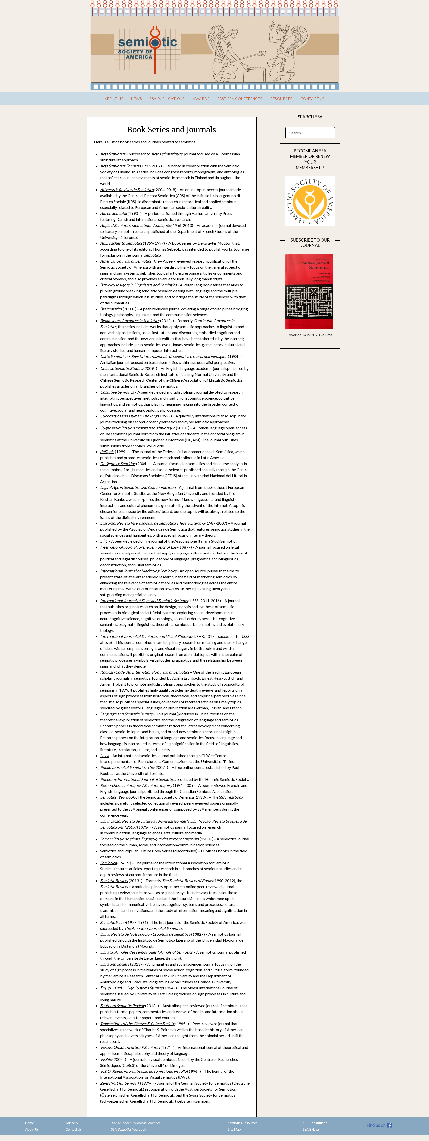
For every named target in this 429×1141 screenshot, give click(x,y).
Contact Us (312, 98)
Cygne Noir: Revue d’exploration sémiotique (137, 427)
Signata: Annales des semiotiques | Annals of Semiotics (146, 952)
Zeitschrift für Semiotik (119, 1083)
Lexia (104, 755)
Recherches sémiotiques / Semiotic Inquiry (136, 785)
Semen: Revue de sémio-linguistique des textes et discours (149, 838)
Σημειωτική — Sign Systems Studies (131, 987)
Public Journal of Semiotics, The (127, 767)
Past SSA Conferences (239, 98)
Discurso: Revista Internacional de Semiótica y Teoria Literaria (152, 523)
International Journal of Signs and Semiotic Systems (144, 600)
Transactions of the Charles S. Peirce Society (137, 1023)
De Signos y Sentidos (117, 463)
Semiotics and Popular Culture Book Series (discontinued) (148, 850)
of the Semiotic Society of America (147, 797)
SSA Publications (167, 98)
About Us (114, 98)
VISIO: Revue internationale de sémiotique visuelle (143, 1071)
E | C (104, 541)
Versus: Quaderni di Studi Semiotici (130, 1047)
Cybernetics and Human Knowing (128, 416)
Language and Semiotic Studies (126, 713)
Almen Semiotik (113, 213)
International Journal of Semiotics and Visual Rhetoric (146, 636)
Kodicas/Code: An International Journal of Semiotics (144, 672)
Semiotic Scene (112, 922)
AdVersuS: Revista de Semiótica (127, 189)
